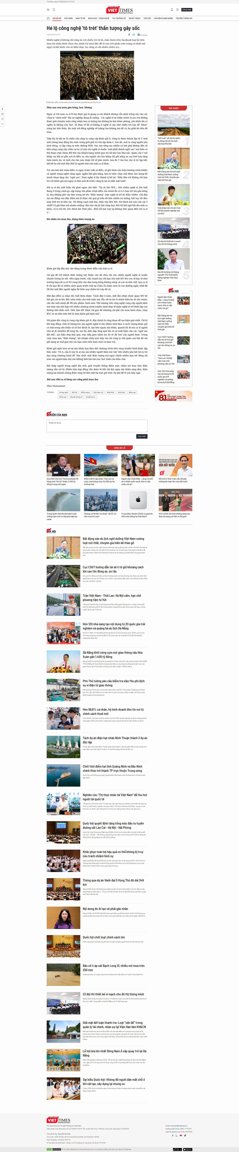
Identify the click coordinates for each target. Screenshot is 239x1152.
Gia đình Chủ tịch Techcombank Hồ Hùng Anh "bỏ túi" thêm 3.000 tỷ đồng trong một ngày (62, 482)
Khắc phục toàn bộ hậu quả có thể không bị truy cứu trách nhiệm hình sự (113, 854)
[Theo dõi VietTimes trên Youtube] (181, 1135)
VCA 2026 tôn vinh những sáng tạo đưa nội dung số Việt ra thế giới (174, 515)
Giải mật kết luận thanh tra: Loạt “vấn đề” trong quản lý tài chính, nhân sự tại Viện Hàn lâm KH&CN (114, 1025)
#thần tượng (85, 392)
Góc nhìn (68, 18)
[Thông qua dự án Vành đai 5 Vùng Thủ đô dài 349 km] (63, 889)
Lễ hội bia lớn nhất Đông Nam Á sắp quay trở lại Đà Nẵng (114, 1053)
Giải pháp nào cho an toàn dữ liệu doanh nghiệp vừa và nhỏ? (169, 211)
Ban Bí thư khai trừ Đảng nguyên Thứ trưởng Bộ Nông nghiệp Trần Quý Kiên (168, 276)
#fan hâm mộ (98, 392)
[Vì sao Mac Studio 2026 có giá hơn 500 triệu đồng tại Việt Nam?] (138, 500)
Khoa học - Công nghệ (98, 18)
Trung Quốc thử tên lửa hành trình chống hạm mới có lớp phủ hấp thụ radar (62, 517)
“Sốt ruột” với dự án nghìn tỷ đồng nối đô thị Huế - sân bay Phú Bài (169, 141)
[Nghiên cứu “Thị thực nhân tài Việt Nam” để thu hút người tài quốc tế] (63, 804)
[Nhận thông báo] (171, 9)
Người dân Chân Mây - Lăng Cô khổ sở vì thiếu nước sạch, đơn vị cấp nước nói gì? (166, 302)
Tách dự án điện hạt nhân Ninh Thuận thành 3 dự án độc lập (115, 740)
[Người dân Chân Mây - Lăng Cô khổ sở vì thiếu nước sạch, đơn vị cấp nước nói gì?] (183, 300)
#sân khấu (110, 392)
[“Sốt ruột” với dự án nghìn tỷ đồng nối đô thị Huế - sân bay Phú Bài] (174, 125)
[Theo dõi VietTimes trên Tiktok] (185, 1135)
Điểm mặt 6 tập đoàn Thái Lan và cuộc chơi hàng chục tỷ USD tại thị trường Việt (99, 482)
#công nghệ (63, 392)
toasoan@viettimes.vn (178, 1126)
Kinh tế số (80, 18)
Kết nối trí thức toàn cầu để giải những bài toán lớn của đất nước (173, 480)
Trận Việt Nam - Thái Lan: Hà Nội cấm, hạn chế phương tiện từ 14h (166, 359)
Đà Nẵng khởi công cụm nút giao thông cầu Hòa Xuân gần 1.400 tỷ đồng (113, 654)
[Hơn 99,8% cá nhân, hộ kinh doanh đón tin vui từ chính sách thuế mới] (63, 718)
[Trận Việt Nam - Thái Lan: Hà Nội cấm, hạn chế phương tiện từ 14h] (183, 359)
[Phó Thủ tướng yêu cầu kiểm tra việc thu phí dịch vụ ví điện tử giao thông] (63, 690)
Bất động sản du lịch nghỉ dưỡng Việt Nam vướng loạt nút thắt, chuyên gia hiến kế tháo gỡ (169, 175)
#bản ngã (132, 392)
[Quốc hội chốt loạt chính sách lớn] (63, 946)
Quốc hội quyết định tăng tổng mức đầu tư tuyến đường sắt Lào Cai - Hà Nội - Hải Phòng (113, 825)
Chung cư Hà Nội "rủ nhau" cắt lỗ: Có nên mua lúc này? (100, 515)
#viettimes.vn (90, 397)
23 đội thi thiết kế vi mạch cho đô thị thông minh (169, 242)
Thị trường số (119, 18)
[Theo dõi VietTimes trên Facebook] (173, 1135)
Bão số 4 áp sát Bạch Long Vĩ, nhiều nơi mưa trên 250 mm (114, 968)
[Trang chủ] (48, 18)
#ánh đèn (121, 392)
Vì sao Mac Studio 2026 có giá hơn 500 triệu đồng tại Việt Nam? (137, 515)
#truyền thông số (76, 397)
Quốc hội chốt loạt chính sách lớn (104, 937)
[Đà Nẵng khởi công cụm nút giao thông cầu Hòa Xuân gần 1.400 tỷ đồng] (63, 661)
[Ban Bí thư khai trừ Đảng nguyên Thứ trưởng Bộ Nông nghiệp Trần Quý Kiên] (174, 259)
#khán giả (62, 397)
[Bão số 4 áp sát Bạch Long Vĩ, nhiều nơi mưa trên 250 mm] (63, 975)
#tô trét (74, 392)
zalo (177, 1135)
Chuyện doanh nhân (163, 18)
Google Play (187, 1149)
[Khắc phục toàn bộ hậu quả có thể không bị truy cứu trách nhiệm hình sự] (63, 861)
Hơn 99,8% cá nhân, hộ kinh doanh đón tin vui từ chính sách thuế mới (113, 711)
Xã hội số (57, 18)
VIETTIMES (119, 10)
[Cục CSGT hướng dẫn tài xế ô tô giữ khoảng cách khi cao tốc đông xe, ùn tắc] (183, 340)
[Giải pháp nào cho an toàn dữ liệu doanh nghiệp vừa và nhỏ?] (174, 194)
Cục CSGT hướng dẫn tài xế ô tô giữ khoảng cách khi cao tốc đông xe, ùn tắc (166, 342)
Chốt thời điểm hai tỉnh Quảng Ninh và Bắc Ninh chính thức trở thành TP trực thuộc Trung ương (112, 768)
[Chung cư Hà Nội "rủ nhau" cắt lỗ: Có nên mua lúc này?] (101, 500)
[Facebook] (129, 35)
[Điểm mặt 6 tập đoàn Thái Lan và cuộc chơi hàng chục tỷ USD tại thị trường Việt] (101, 465)
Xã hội (52, 531)
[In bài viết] (133, 34)
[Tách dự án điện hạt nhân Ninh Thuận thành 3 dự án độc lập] (63, 747)
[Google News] (142, 35)
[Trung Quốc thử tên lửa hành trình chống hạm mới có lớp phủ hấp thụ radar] (63, 500)
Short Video (134, 18)
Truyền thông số (184, 18)
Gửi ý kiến (142, 436)
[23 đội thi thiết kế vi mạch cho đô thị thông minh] (174, 228)
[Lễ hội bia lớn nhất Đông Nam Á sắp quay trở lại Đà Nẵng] (63, 1060)
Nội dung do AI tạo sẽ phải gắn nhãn (105, 909)
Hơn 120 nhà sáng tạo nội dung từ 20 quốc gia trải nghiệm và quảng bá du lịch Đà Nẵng (166, 377)
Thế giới (147, 18)
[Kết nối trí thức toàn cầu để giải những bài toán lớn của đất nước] (175, 465)
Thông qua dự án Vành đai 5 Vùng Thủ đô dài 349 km (113, 882)
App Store (177, 1149)
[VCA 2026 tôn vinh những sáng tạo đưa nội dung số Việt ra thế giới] (175, 500)
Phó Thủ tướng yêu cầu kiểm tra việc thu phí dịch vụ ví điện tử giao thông (114, 683)
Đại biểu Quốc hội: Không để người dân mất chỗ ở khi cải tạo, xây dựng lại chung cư (114, 1082)
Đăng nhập (186, 10)
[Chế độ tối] (177, 9)
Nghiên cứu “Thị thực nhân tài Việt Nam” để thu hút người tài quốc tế (115, 797)
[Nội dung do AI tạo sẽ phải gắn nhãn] (63, 918)
